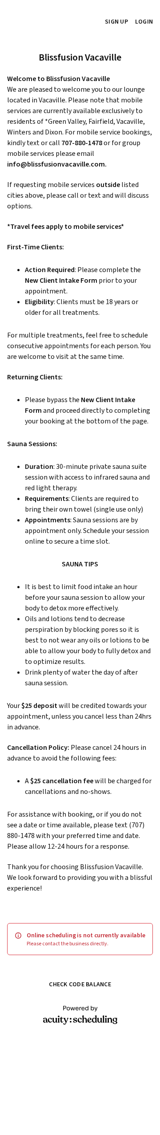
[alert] (80, 939)
